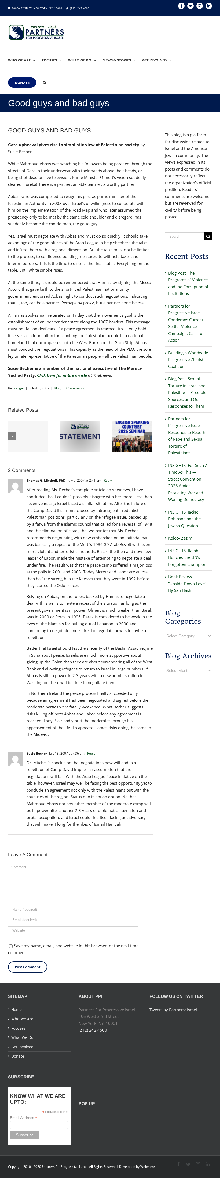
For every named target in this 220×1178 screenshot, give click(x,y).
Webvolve (147, 1166)
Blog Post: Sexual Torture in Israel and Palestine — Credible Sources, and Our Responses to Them (187, 392)
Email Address (23, 1117)
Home (16, 1009)
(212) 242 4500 (79, 8)
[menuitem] (25, 60)
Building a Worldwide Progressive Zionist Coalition (188, 359)
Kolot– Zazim (180, 538)
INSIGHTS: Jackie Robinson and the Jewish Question (184, 518)
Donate (17, 1056)
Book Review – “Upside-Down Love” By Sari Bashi (187, 583)
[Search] (44, 82)
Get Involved (22, 1046)
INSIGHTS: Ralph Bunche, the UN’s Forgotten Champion (187, 557)
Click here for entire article (62, 375)
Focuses (18, 1028)
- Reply (107, 480)
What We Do (22, 1037)
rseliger (18, 388)
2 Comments (74, 388)
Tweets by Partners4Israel (173, 1009)
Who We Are (22, 1018)
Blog (57, 388)
